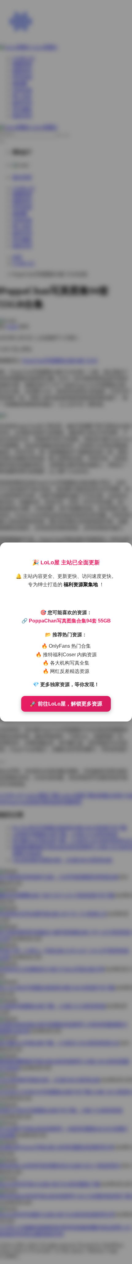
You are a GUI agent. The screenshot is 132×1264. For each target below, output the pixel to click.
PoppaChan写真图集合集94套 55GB (70, 620)
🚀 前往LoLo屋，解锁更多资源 (66, 704)
